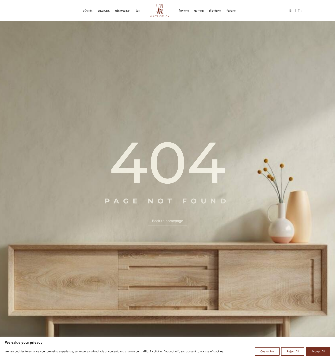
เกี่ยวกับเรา (215, 10)
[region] (167, 348)
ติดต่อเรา (231, 10)
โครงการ (184, 10)
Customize (267, 351)
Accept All (318, 351)
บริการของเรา (122, 10)
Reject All (293, 351)
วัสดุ (138, 10)
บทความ (199, 10)
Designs (104, 10)
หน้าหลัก (87, 10)
